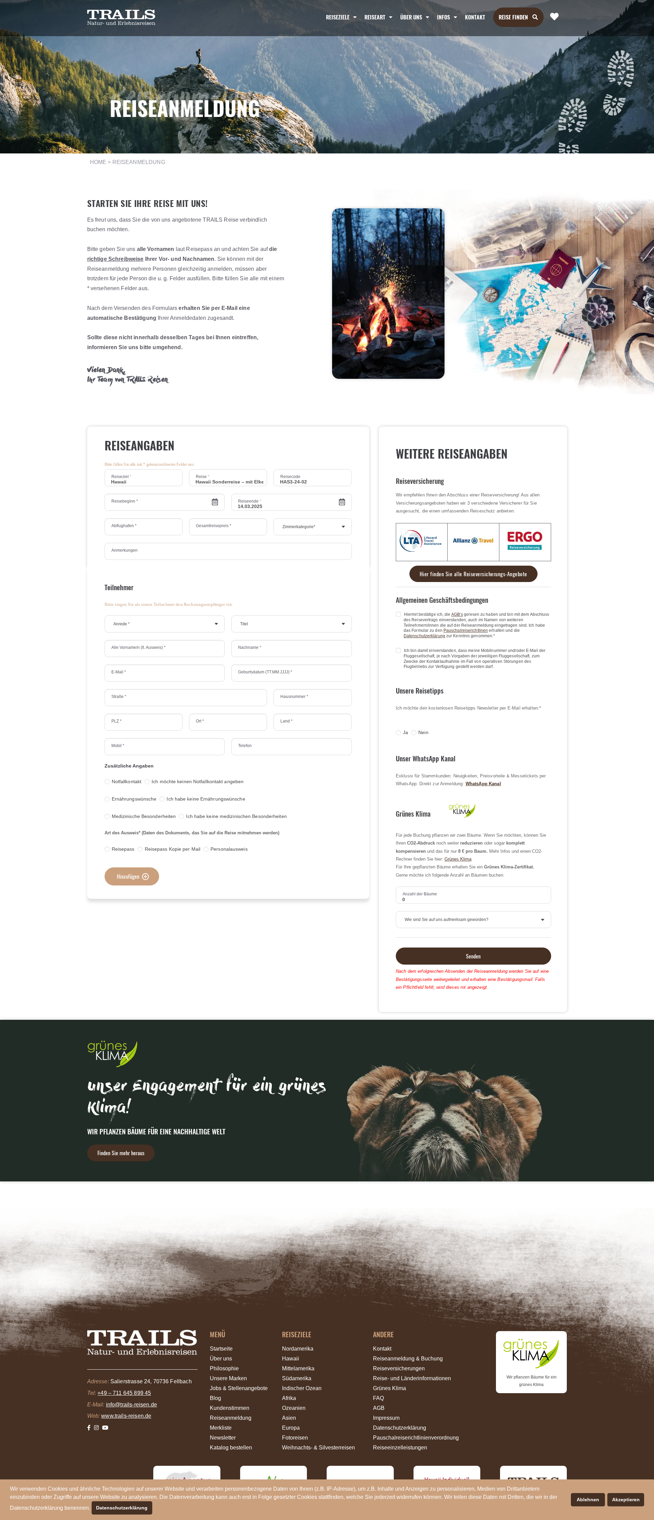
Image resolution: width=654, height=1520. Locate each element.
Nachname (249, 647)
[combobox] (313, 526)
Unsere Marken (228, 1378)
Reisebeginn (124, 501)
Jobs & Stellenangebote (239, 1388)
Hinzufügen (128, 876)
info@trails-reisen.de (131, 1404)
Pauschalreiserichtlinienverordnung (416, 1438)
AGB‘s (457, 614)
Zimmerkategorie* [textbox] (298, 526)
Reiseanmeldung (230, 1418)
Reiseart (374, 17)
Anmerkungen (124, 550)
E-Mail (118, 672)
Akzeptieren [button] (626, 1499)
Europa (291, 1428)
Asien (289, 1418)
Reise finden (513, 17)
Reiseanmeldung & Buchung (408, 1358)
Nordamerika (297, 1349)
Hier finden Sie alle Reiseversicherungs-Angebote (473, 574)
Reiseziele (337, 17)
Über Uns (411, 17)
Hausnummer (294, 696)
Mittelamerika (298, 1368)
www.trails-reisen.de (126, 1416)
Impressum (386, 1418)
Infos (443, 17)
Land (286, 721)
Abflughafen (124, 525)
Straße (118, 696)
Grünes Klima (458, 859)
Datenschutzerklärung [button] (121, 1507)
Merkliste (221, 1428)
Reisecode (290, 476)
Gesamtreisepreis (213, 525)
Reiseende (249, 501)
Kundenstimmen (229, 1408)
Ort (200, 721)
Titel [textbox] (244, 624)
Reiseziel (121, 476)
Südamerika (296, 1378)
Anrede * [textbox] (121, 624)
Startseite (221, 1349)
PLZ (116, 721)
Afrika (289, 1398)
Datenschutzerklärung (424, 636)
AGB (379, 1408)
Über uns (221, 1358)
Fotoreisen (295, 1438)
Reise (202, 476)
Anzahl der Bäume (420, 894)
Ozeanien (294, 1408)
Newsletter (223, 1438)
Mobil (117, 745)
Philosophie (224, 1368)
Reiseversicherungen (399, 1368)
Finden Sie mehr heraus (120, 1153)
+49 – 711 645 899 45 (124, 1393)
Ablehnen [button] (588, 1499)
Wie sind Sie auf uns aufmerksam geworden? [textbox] (446, 919)
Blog (215, 1398)
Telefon (245, 745)
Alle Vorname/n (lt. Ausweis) (138, 647)
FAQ (378, 1398)
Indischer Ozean (302, 1388)
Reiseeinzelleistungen (400, 1447)
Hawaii (290, 1358)
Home (98, 162)
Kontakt (475, 17)
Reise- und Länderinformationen (412, 1378)
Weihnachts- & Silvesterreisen (318, 1447)
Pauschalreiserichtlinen (465, 630)
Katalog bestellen (231, 1447)
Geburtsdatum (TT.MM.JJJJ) (265, 672)
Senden (473, 956)
